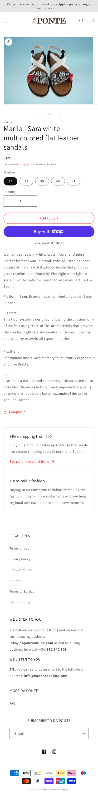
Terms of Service (22, 591)
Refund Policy (20, 602)
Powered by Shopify (58, 789)
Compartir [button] (17, 412)
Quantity (9, 192)
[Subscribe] (83, 733)
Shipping (24, 164)
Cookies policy (21, 570)
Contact (16, 581)
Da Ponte (42, 789)
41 (73, 181)
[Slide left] (38, 113)
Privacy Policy (20, 559)
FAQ (12, 703)
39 (42, 181)
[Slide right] (59, 113)
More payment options (49, 243)
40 (58, 181)
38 (26, 181)
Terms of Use (19, 548)
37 (10, 181)
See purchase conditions (29, 461)
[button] (6, 21)
